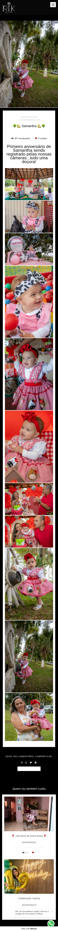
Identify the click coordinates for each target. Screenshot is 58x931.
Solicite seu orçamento (29, 769)
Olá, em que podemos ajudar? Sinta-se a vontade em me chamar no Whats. (32, 912)
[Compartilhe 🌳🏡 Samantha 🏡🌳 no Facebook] (22, 763)
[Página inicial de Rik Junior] (8, 7)
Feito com (29, 929)
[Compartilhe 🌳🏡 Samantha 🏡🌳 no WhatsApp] (26, 763)
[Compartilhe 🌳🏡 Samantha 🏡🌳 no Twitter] (31, 763)
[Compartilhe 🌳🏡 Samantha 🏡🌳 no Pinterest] (36, 763)
